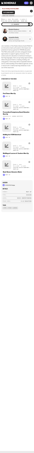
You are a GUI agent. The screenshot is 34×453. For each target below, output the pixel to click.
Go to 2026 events (8, 12)
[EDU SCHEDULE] (8, 3)
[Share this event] (30, 24)
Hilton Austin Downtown (11, 21)
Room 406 (24, 21)
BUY (26, 3)
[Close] (31, 11)
